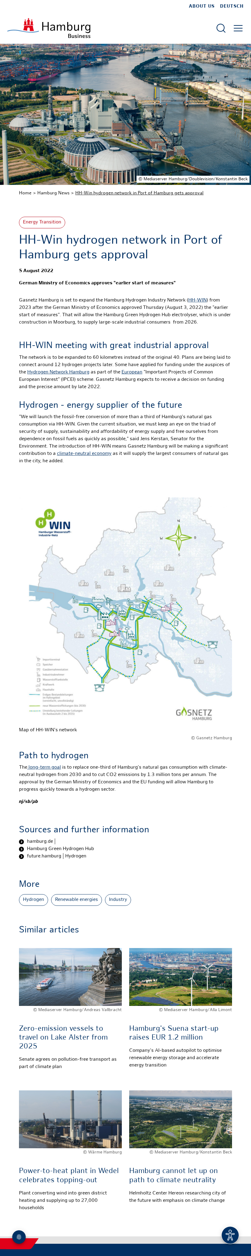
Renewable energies (76, 900)
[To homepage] (48, 28)
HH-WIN (197, 300)
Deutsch (232, 6)
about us (202, 6)
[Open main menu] (238, 28)
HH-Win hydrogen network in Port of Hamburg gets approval (139, 193)
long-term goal (44, 767)
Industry (118, 900)
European (132, 372)
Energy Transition (42, 222)
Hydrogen (33, 900)
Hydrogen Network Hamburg (58, 372)
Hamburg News (53, 193)
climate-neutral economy (84, 454)
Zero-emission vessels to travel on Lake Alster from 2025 (63, 1037)
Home (25, 193)
